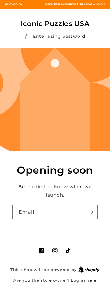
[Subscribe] (90, 212)
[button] (55, 36)
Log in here (84, 280)
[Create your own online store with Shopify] (89, 269)
